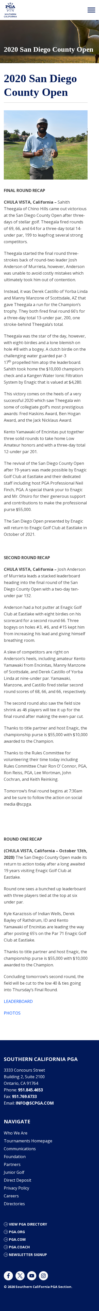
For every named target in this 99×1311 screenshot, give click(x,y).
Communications (20, 1148)
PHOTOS (12, 1013)
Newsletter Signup (28, 1254)
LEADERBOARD (18, 1001)
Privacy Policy (16, 1188)
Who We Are (15, 1133)
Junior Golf (14, 1172)
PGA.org (17, 1231)
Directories (14, 1204)
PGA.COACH (19, 1247)
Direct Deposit (17, 1180)
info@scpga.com (35, 1103)
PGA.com (17, 1239)
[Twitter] (20, 1275)
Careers (11, 1196)
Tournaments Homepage (28, 1141)
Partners (12, 1164)
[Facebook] (8, 1275)
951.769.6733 (24, 1096)
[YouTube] (31, 1275)
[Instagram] (43, 1275)
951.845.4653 (30, 1090)
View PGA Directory (28, 1224)
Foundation (15, 1156)
